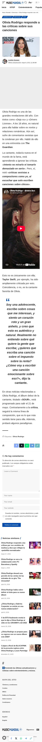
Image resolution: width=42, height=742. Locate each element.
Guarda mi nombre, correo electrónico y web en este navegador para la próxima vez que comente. (21, 516)
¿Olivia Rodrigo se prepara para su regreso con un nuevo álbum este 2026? (14, 634)
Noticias (17, 17)
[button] (4, 2)
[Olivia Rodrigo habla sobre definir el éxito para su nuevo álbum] (35, 592)
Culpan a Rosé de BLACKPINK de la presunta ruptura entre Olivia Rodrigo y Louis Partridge (14, 648)
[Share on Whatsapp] (21, 738)
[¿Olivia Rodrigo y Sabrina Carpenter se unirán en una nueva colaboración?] (35, 606)
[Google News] (38, 730)
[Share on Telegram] (25, 738)
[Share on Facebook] (11, 738)
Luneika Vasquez (13, 60)
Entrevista (8, 17)
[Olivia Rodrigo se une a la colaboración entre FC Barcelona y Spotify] (35, 561)
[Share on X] (16, 738)
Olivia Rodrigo (18, 436)
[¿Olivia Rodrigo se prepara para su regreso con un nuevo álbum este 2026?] (35, 633)
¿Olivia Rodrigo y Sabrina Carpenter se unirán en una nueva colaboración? (12, 606)
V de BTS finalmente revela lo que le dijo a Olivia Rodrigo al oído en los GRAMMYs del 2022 (14, 620)
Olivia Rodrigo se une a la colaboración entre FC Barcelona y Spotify (11, 561)
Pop (24, 17)
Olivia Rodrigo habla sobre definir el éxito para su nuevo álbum (13, 592)
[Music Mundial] (15, 2)
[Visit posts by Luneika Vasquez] (4, 61)
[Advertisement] (21, 88)
